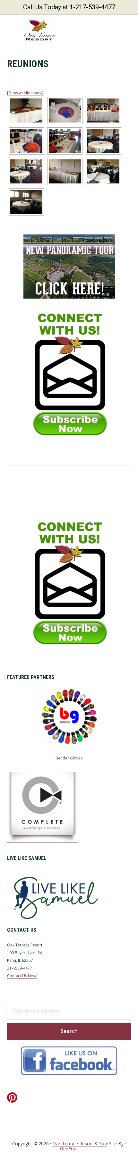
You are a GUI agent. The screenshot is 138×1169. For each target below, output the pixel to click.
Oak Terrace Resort (39, 30)
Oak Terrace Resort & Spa (79, 1143)
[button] (127, 30)
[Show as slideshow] (25, 93)
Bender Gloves (69, 758)
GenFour (69, 1149)
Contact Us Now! (22, 975)
